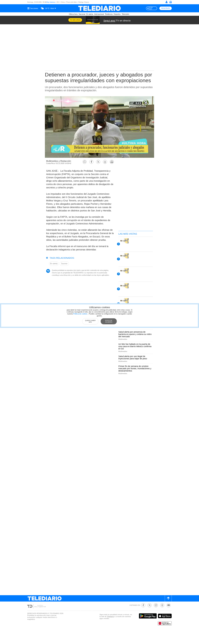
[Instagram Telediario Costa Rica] (156, 605)
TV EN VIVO (151, 8)
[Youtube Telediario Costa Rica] (169, 605)
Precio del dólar (71, 2)
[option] (99, 127)
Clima (63, 2)
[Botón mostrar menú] (33, 8)
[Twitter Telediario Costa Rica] (150, 605)
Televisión (125, 14)
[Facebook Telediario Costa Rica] (143, 605)
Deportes (117, 14)
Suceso (64, 264)
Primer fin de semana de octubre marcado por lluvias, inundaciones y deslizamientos (134, 368)
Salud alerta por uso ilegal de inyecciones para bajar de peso (132, 357)
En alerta (89, 14)
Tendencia (109, 14)
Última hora (73, 14)
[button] (84, 162)
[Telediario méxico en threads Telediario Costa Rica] (162, 605)
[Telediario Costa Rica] (99, 8)
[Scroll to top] (168, 598)
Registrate (165, 8)
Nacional (82, 14)
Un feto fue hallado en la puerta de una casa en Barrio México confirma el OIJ (134, 346)
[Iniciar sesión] (166, 2)
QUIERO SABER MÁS (90, 321)
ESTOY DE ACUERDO (108, 321)
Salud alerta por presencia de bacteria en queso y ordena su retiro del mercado (135, 334)
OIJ (58, 2)
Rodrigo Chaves (83, 2)
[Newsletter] (170, 2)
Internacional (99, 14)
